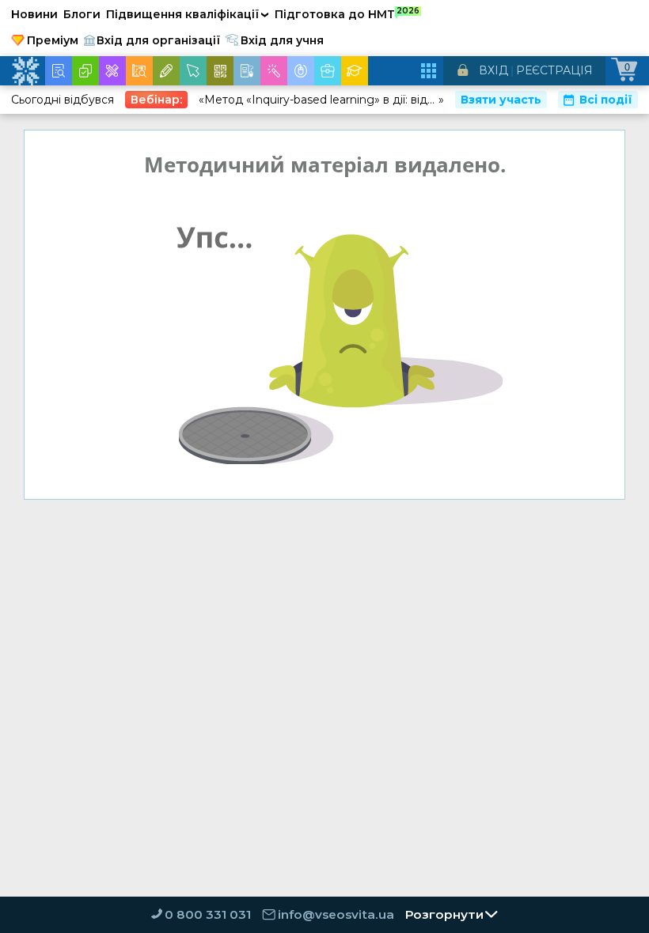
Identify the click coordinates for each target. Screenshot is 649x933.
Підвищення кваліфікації (187, 14)
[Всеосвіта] (25, 71)
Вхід (493, 70)
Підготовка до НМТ (347, 13)
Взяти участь (501, 100)
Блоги (82, 14)
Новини (34, 14)
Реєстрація (554, 70)
